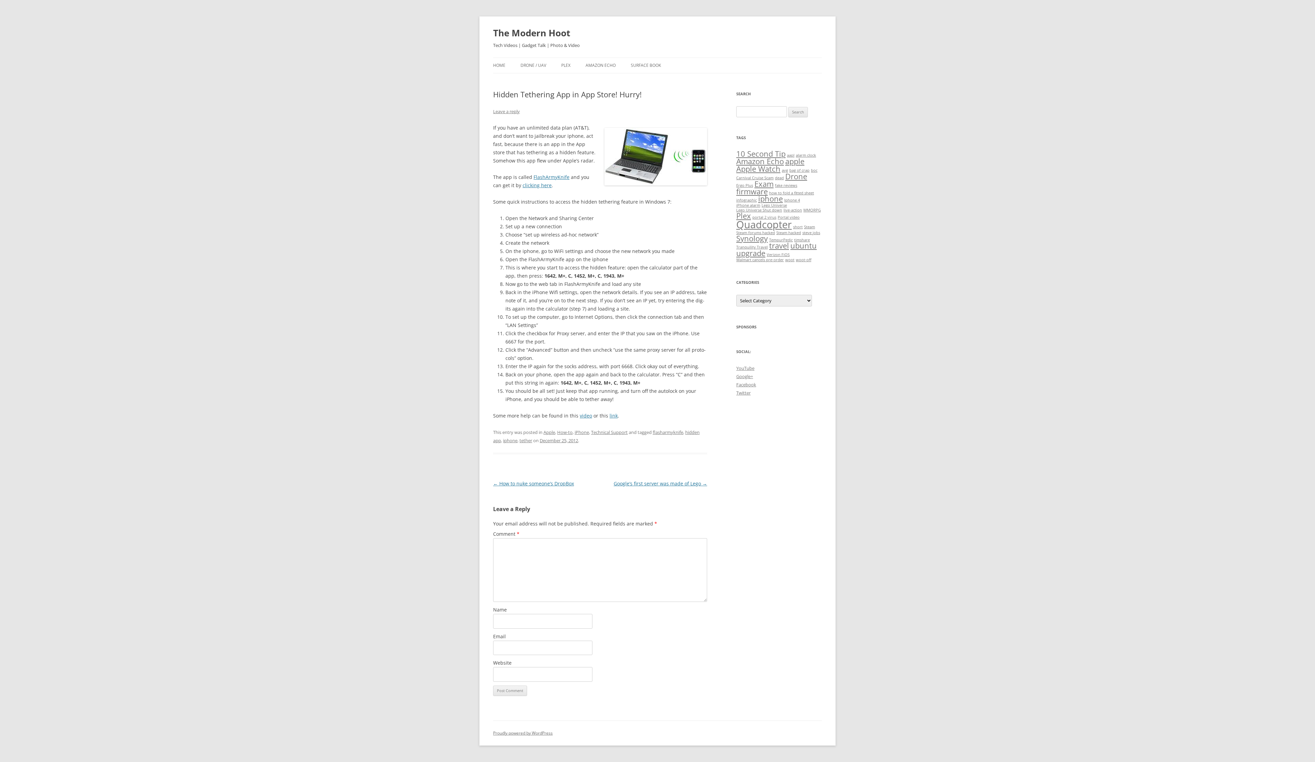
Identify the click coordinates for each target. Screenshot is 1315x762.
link (614, 415)
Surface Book (646, 65)
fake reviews (786, 185)
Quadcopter (764, 224)
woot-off (803, 259)
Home (499, 65)
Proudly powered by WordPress (523, 733)
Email (499, 636)
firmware (752, 191)
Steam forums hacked (755, 232)
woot (789, 259)
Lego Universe (774, 205)
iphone (510, 440)
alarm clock (806, 155)
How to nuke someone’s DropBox (533, 483)
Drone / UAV (533, 65)
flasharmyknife (668, 432)
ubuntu (803, 246)
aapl (790, 155)
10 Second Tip (761, 154)
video (586, 415)
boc (814, 170)
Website (502, 663)
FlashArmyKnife (551, 177)
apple (794, 161)
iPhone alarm (748, 205)
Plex (566, 65)
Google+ (744, 376)
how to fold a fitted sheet (791, 193)
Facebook (746, 385)
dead (779, 178)
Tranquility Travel (752, 247)
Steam (809, 227)
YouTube (745, 368)
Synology (752, 238)
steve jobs (811, 232)
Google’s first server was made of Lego (660, 483)
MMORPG (812, 210)
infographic (746, 200)
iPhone (582, 432)
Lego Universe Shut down (759, 210)
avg (785, 170)
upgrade (750, 253)
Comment (506, 534)
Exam (764, 184)
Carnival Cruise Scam (755, 178)
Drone (796, 176)
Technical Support (609, 432)
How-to (565, 432)
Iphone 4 (792, 200)
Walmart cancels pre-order (760, 259)
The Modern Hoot (531, 33)
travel (779, 246)
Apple (549, 432)
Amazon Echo (601, 65)
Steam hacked (788, 232)
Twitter (743, 393)
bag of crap (799, 170)
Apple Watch (758, 169)
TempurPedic (781, 240)
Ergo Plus (744, 185)
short (798, 227)
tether (525, 440)
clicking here (537, 185)
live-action (793, 210)
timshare (802, 240)
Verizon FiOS (778, 254)
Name (500, 609)
